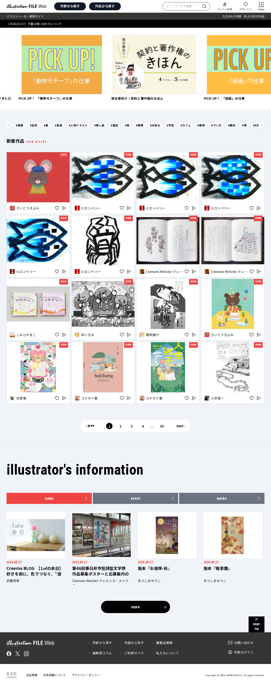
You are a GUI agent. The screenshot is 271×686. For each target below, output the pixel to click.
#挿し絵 (99, 125)
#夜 (127, 125)
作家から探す (70, 6)
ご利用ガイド (134, 653)
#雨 (244, 125)
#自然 (33, 125)
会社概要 (32, 675)
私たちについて (167, 653)
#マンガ (216, 125)
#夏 (46, 125)
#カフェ (185, 125)
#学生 (170, 125)
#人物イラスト (78, 125)
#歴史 (114, 125)
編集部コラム (102, 653)
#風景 (19, 125)
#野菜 (139, 125)
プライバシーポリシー (86, 675)
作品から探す (105, 6)
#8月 (256, 125)
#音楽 (58, 125)
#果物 (201, 125)
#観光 (231, 125)
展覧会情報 (164, 642)
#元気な (155, 125)
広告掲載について (54, 675)
